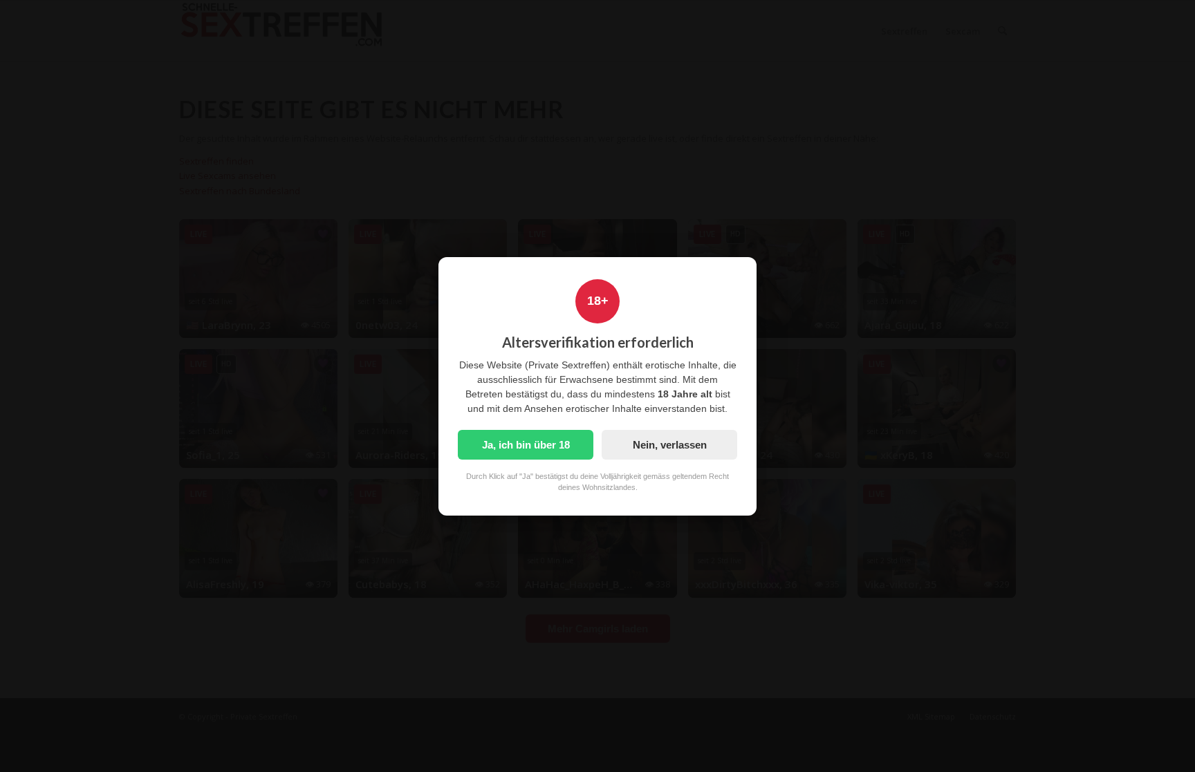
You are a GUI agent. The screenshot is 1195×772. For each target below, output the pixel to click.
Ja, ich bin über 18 (526, 445)
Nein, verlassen (670, 445)
